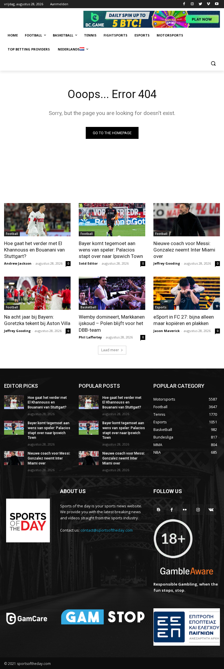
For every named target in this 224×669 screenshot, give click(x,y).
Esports (161, 307)
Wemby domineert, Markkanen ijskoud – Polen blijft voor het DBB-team (112, 323)
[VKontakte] (211, 509)
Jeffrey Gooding (166, 263)
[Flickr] (185, 509)
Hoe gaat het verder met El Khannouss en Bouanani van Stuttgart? (34, 249)
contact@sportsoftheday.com (106, 530)
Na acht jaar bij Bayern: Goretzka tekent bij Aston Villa (37, 320)
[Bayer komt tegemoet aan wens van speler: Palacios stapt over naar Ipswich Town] (112, 219)
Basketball (88, 307)
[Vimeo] (208, 4)
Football (12, 234)
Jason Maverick (166, 331)
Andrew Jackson (18, 263)
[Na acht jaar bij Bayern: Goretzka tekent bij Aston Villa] (37, 293)
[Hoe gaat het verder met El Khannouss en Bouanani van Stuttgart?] (37, 219)
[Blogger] (158, 509)
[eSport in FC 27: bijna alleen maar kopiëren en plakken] (186, 293)
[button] (213, 63)
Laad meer (110, 349)
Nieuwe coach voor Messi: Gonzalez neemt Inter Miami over (184, 249)
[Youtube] (216, 4)
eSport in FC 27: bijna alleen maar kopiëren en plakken (183, 320)
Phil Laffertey (90, 337)
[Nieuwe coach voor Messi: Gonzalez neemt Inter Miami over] (186, 219)
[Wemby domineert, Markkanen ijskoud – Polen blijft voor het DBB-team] (112, 293)
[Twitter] (200, 4)
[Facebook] (184, 4)
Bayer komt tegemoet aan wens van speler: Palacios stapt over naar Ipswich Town (111, 249)
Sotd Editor (88, 263)
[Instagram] (192, 4)
